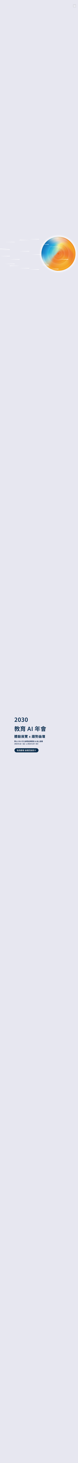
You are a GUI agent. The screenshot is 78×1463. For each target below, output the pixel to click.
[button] (74, 5)
